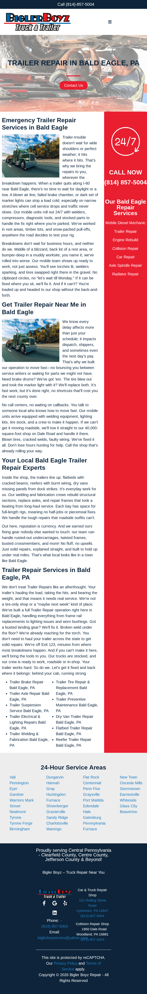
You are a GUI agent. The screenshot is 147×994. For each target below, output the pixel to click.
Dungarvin (55, 777)
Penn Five (91, 789)
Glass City (128, 806)
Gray (50, 789)
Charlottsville (57, 823)
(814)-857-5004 (80, 4)
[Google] (54, 903)
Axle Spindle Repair (125, 265)
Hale (87, 812)
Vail (13, 777)
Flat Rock (91, 777)
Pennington (19, 783)
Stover (15, 806)
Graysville (91, 794)
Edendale (91, 806)
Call (61, 4)
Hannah (53, 783)
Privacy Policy (65, 963)
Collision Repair (125, 248)
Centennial (92, 783)
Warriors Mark (22, 800)
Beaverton (128, 812)
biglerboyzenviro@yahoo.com (63, 938)
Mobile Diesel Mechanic (125, 223)
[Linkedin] (54, 913)
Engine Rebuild (125, 240)
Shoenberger (57, 806)
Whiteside (128, 800)
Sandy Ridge (57, 817)
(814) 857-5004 (125, 182)
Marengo (53, 829)
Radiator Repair (125, 274)
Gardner (17, 794)
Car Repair (125, 257)
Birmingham (20, 829)
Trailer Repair (125, 231)
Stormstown (130, 789)
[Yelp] (65, 903)
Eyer (13, 789)
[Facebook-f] (44, 903)
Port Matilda (93, 800)
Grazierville (55, 812)
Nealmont (18, 812)
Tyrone (15, 817)
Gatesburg (92, 817)
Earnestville (129, 794)
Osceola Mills (131, 783)
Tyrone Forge (21, 823)
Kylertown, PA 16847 (92, 911)
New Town (128, 777)
